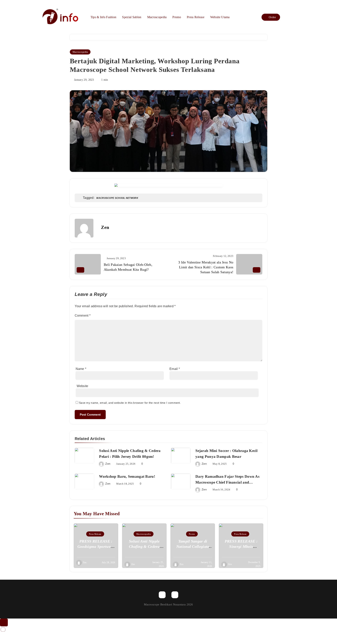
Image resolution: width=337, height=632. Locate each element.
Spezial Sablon (131, 17)
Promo (176, 17)
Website (82, 386)
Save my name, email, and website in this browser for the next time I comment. (130, 402)
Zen (105, 227)
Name (81, 368)
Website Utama (220, 17)
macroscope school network (117, 198)
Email (174, 368)
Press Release (195, 17)
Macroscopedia (157, 17)
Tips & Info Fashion (103, 17)
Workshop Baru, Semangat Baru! (127, 476)
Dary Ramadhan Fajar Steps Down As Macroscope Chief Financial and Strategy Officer (227, 482)
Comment (83, 315)
